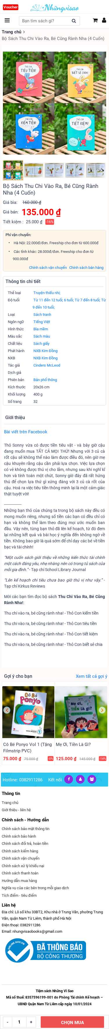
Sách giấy (41, 343)
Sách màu (41, 336)
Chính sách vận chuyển (48, 267)
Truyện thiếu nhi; (46, 293)
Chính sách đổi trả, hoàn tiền (25, 843)
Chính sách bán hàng (86, 267)
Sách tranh (42, 314)
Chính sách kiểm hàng (20, 851)
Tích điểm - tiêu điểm (19, 895)
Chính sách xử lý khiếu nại (23, 866)
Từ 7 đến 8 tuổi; (87, 300)
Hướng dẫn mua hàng (19, 880)
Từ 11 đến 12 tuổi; (48, 300)
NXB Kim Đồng (45, 351)
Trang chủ (11, 32)
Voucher (10, 7)
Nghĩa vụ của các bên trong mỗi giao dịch (35, 888)
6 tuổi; (69, 300)
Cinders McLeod (46, 365)
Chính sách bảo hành (19, 836)
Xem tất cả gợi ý (91, 676)
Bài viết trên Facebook (25, 431)
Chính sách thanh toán (20, 873)
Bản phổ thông (45, 380)
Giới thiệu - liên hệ (16, 810)
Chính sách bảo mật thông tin (25, 829)
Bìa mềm (40, 329)
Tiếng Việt (41, 322)
